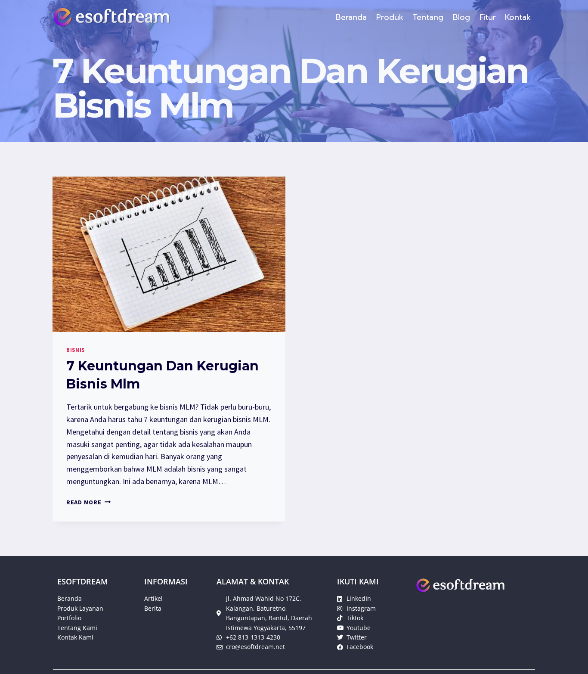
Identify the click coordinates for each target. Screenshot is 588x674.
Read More (88, 502)
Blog (461, 17)
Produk (389, 17)
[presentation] (169, 254)
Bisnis (75, 350)
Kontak (518, 17)
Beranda (351, 17)
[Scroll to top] (568, 658)
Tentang (427, 17)
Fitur (488, 17)
